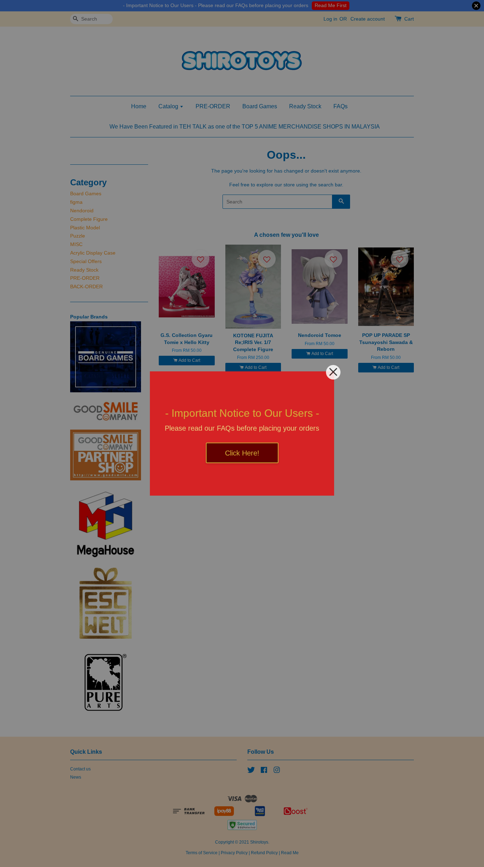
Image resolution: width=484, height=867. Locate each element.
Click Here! (242, 453)
